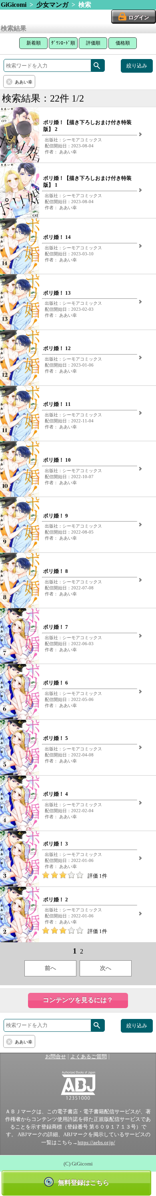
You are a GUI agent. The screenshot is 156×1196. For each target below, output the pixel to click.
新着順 (33, 43)
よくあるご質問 (88, 1056)
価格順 (123, 43)
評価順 (93, 43)
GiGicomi (13, 4)
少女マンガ (52, 4)
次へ (105, 968)
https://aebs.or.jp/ (96, 1142)
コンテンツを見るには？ (78, 999)
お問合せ (55, 1056)
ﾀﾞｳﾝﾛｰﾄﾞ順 (63, 43)
